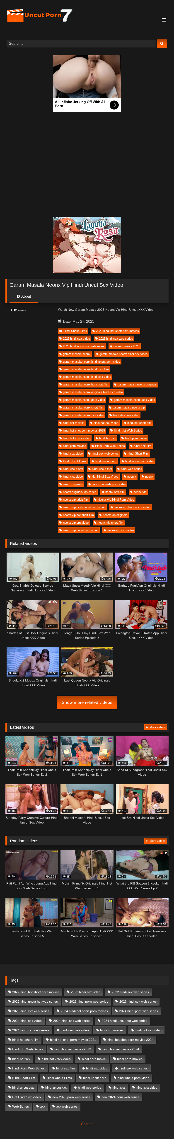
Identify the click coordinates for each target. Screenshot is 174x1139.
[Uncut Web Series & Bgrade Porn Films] (87, 18)
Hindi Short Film (138, 453)
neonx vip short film (110, 522)
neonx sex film (115, 492)
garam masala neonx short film (83, 407)
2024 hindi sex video (27, 1020)
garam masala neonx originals (137, 384)
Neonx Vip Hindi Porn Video (116, 499)
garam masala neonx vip (129, 407)
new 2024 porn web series (120, 1097)
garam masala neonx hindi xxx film (86, 369)
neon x (131, 476)
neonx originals (73, 484)
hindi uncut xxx (102, 469)
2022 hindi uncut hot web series (35, 1001)
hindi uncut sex (73, 469)
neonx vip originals (115, 515)
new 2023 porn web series (71, 1097)
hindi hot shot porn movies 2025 (84, 430)
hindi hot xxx (107, 438)
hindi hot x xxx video (76, 438)
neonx (149, 476)
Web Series (20, 1106)
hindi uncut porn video (139, 461)
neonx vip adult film (76, 499)
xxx (42, 1106)
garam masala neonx (76, 354)
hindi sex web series (105, 453)
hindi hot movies (74, 423)
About (26, 296)
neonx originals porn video (109, 484)
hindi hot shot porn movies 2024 (130, 1039)
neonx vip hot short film (78, 515)
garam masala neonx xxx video (83, 415)
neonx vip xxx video (120, 530)
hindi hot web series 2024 (120, 1049)
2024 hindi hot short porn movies (84, 1011)
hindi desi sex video (126, 415)
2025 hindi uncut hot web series (83, 346)
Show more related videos (87, 702)
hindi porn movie (136, 438)
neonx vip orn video (76, 522)
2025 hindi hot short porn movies (117, 331)
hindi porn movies (74, 446)
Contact (87, 1124)
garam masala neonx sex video (134, 399)
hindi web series (131, 469)
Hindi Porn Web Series (110, 446)
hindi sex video (73, 453)
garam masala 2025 (126, 346)
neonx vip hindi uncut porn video (84, 507)
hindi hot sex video (106, 423)
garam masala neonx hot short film (86, 384)
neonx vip (140, 492)
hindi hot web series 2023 (72, 1049)
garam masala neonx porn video (84, 399)
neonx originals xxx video (79, 492)
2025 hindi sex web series (116, 338)
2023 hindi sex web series (138, 1001)
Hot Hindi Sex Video (105, 476)
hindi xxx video (73, 476)
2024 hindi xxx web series (30, 1030)
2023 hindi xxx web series (30, 1011)
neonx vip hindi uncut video (132, 507)
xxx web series (66, 1106)
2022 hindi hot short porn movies (35, 992)
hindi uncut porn (105, 461)
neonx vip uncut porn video (80, 530)
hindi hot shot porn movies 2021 (73, 1039)
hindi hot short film (139, 423)
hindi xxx (118, 1087)
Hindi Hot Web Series (128, 430)
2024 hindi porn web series (138, 1011)
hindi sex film (142, 446)
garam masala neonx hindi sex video (123, 354)
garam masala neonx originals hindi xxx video (93, 392)
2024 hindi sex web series (71, 1020)
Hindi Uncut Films (75, 331)
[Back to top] (160, 1125)
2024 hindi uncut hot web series (124, 1020)
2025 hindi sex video (76, 338)
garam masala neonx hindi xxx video (87, 376)
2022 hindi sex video (85, 992)
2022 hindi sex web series (130, 992)
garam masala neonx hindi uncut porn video (91, 361)
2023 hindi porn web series (88, 1001)
